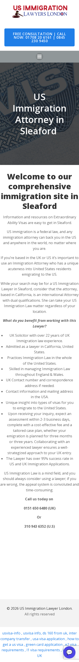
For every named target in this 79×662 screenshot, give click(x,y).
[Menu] (39, 56)
